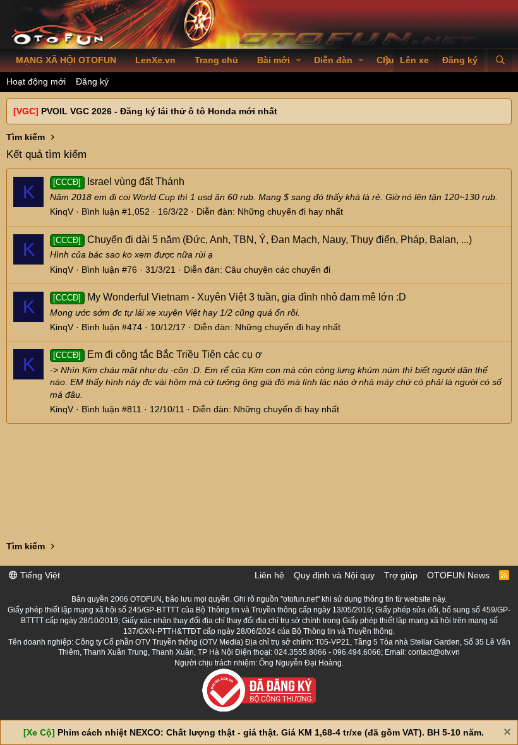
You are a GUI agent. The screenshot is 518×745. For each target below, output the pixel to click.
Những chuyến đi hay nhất (290, 211)
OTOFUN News (458, 575)
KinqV (61, 211)
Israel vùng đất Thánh (118, 181)
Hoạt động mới (36, 81)
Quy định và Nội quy (334, 575)
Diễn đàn (333, 60)
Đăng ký (92, 81)
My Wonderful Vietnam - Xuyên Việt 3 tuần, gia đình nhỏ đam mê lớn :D (229, 297)
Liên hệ (269, 575)
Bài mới (273, 60)
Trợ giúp (401, 575)
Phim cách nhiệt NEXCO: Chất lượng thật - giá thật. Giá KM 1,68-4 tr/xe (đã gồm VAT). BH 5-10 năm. (270, 732)
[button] (298, 60)
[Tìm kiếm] (500, 60)
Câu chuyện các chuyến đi (277, 270)
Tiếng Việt (39, 575)
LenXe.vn (155, 60)
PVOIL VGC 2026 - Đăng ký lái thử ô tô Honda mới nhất (159, 111)
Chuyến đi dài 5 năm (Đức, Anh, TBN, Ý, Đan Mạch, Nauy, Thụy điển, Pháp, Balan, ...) (262, 239)
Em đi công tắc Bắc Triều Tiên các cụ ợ (157, 354)
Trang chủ (216, 60)
